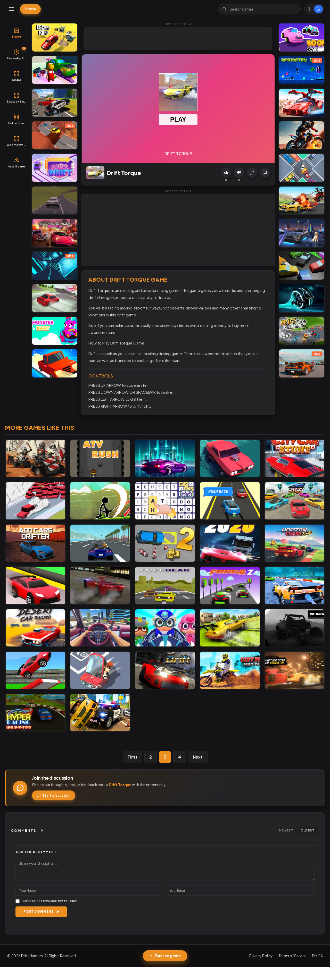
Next (198, 757)
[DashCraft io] (35, 670)
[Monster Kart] (54, 331)
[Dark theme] (318, 9)
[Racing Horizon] (294, 543)
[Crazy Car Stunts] (294, 501)
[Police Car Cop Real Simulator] (54, 102)
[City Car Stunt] (294, 458)
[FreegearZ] (230, 585)
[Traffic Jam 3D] (100, 628)
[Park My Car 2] (165, 543)
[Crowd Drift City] (35, 501)
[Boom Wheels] (301, 37)
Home (30, 8)
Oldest (308, 830)
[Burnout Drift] (100, 585)
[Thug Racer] (100, 543)
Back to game (168, 955)
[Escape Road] (54, 37)
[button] (252, 172)
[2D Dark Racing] (294, 628)
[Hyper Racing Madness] (35, 713)
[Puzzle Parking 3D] (100, 670)
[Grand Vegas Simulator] (100, 713)
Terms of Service (292, 955)
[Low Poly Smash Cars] (301, 265)
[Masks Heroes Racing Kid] (165, 628)
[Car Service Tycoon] (54, 70)
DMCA (317, 955)
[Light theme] (309, 9)
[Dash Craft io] (35, 585)
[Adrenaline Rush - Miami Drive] (54, 233)
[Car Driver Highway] (230, 458)
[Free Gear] (165, 585)
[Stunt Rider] (301, 135)
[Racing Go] (294, 670)
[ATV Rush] (100, 458)
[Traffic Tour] (230, 543)
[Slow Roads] (54, 200)
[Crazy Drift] (165, 670)
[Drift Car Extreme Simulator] (230, 628)
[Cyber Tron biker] (301, 298)
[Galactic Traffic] (165, 458)
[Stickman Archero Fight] (100, 501)
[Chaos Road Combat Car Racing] (301, 200)
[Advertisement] (178, 38)
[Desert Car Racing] (35, 628)
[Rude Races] (35, 458)
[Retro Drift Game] (54, 167)
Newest (286, 830)
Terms (45, 900)
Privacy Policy (66, 900)
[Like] (226, 172)
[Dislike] (239, 172)
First (132, 757)
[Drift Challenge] (301, 331)
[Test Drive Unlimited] (54, 363)
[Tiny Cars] (301, 167)
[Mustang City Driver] (301, 233)
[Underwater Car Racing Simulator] (294, 585)
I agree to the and (49, 900)
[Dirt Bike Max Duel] (230, 670)
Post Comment (38, 911)
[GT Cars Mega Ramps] (301, 102)
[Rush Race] (230, 501)
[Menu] (11, 9)
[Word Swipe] (165, 501)
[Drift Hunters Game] (54, 298)
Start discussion (56, 795)
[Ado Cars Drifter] (35, 543)
